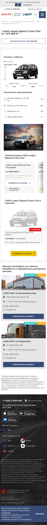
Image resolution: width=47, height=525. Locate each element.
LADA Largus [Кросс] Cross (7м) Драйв (18, 166)
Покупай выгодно (17, 14)
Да (18, 5)
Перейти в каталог (18, 183)
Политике (6, 513)
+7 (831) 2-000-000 (14, 301)
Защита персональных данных (12, 503)
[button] (10, 137)
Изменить (27, 5)
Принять (39, 514)
